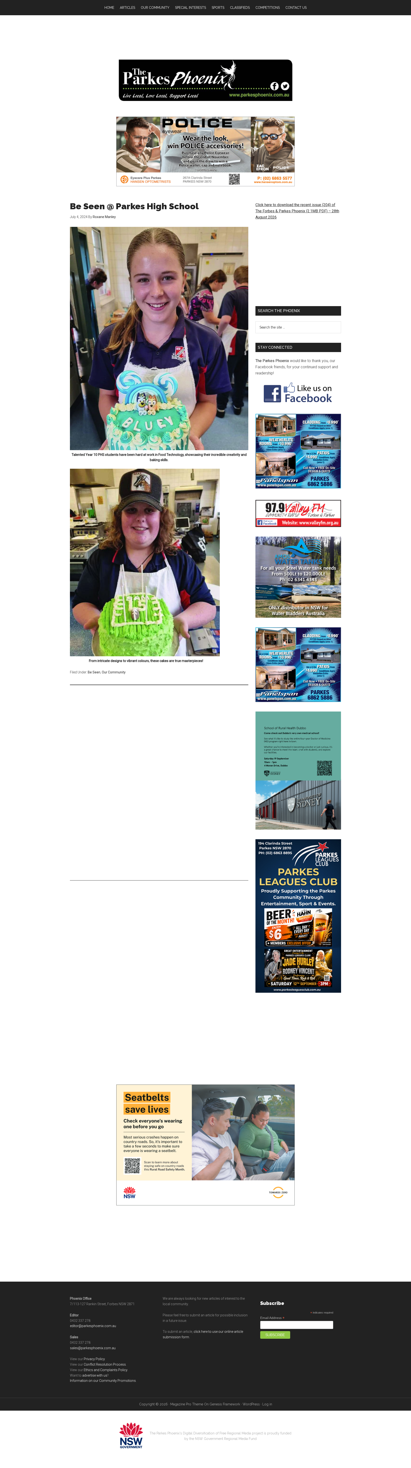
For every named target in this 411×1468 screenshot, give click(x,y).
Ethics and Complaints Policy (105, 1374)
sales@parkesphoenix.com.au (93, 1352)
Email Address (272, 1322)
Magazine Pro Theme (186, 1408)
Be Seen (94, 672)
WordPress (251, 1408)
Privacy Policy (94, 1363)
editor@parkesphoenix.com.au (93, 1330)
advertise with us (94, 1379)
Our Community (114, 672)
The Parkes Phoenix (272, 360)
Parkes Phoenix (205, 80)
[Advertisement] (205, 35)
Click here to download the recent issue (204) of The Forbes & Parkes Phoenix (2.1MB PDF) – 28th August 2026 (297, 211)
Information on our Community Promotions (103, 1385)
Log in (267, 1408)
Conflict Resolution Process (105, 1368)
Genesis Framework (225, 1408)
